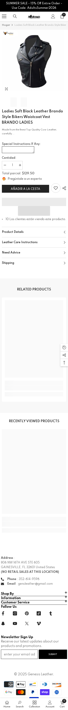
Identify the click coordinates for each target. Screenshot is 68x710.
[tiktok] (38, 613)
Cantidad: (9, 157)
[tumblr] (50, 613)
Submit (53, 654)
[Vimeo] (38, 623)
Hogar (6, 25)
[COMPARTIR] (63, 188)
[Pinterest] (26, 613)
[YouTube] (14, 623)
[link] (55, 188)
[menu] (4, 16)
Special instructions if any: (21, 144)
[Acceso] (53, 16)
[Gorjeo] (26, 623)
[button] (34, 211)
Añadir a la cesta (25, 189)
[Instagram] (14, 613)
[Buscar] (15, 16)
